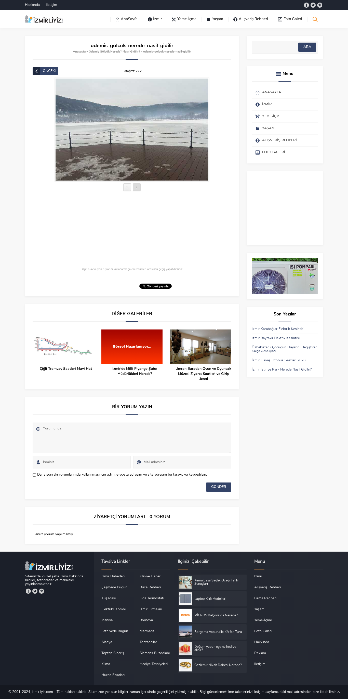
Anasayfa (79, 51)
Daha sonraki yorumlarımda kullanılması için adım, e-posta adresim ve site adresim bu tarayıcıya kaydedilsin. (122, 475)
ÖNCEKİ (49, 71)
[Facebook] (306, 5)
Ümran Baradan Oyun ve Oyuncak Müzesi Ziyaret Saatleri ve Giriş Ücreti (203, 374)
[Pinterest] (319, 5)
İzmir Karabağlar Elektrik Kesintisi (278, 329)
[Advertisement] (132, 229)
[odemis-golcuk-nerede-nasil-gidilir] (132, 130)
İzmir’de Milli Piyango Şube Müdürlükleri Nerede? (134, 371)
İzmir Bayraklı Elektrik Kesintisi (276, 338)
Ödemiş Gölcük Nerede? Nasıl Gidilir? (114, 51)
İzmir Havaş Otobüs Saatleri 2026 (278, 360)
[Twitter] (313, 5)
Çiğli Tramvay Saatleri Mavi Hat (66, 369)
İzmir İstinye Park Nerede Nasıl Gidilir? (282, 370)
